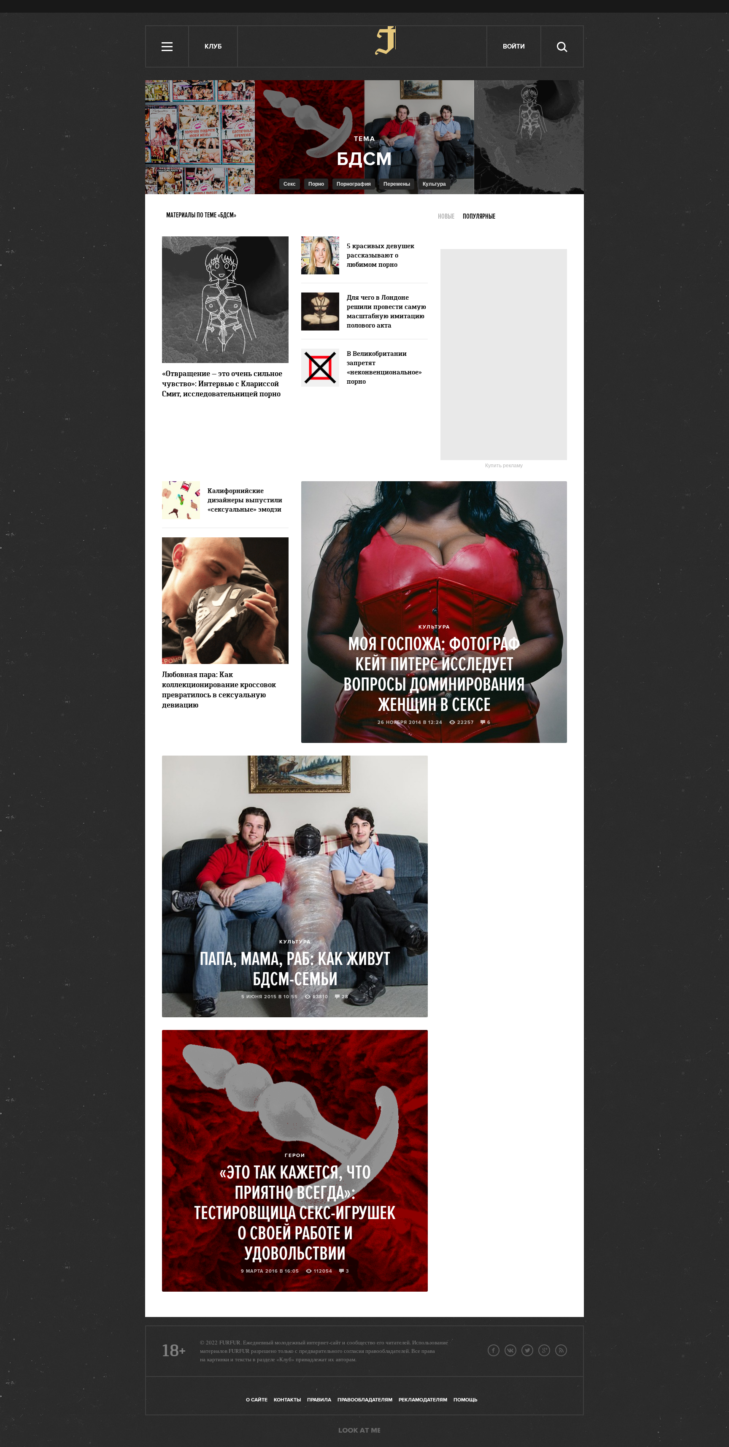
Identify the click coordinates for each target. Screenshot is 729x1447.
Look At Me (359, 1431)
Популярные (479, 216)
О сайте (256, 1400)
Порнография (354, 184)
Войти (514, 47)
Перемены (396, 184)
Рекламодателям (423, 1400)
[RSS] (561, 1350)
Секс (290, 184)
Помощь (465, 1400)
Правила (319, 1400)
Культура (434, 184)
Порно (316, 184)
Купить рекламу (504, 465)
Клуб (213, 47)
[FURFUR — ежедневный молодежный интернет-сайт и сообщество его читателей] (362, 46)
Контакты (287, 1400)
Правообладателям (365, 1400)
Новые (446, 216)
